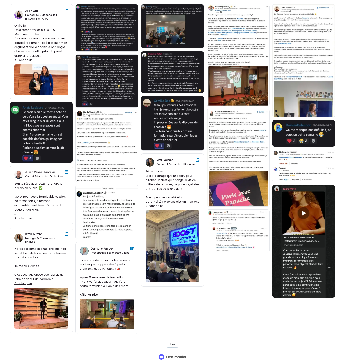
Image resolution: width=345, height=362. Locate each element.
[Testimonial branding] (172, 357)
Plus (172, 344)
